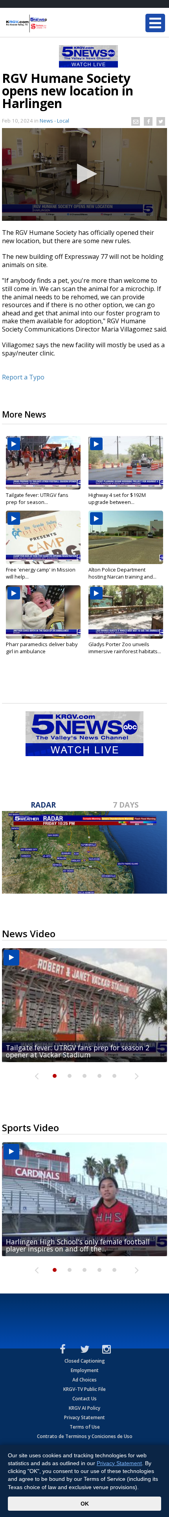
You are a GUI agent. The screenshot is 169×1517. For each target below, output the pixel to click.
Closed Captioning (84, 1361)
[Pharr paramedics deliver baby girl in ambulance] (43, 612)
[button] (85, 174)
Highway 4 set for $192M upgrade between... (117, 498)
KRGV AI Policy (84, 1408)
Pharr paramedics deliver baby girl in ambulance (41, 648)
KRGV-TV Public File (84, 1389)
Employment (85, 1370)
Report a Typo (23, 377)
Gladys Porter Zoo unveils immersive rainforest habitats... (124, 648)
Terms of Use (85, 1427)
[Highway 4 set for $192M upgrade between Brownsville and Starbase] (125, 462)
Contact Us (84, 1398)
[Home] (53, 23)
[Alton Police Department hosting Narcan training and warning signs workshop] (125, 537)
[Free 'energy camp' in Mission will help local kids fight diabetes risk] (43, 537)
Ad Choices (84, 1379)
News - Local (54, 120)
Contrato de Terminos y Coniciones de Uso (84, 1436)
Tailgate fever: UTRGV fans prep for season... (37, 498)
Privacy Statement (84, 1417)
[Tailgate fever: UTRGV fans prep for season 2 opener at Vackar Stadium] (43, 462)
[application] (84, 174)
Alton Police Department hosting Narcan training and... (122, 573)
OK (85, 1504)
